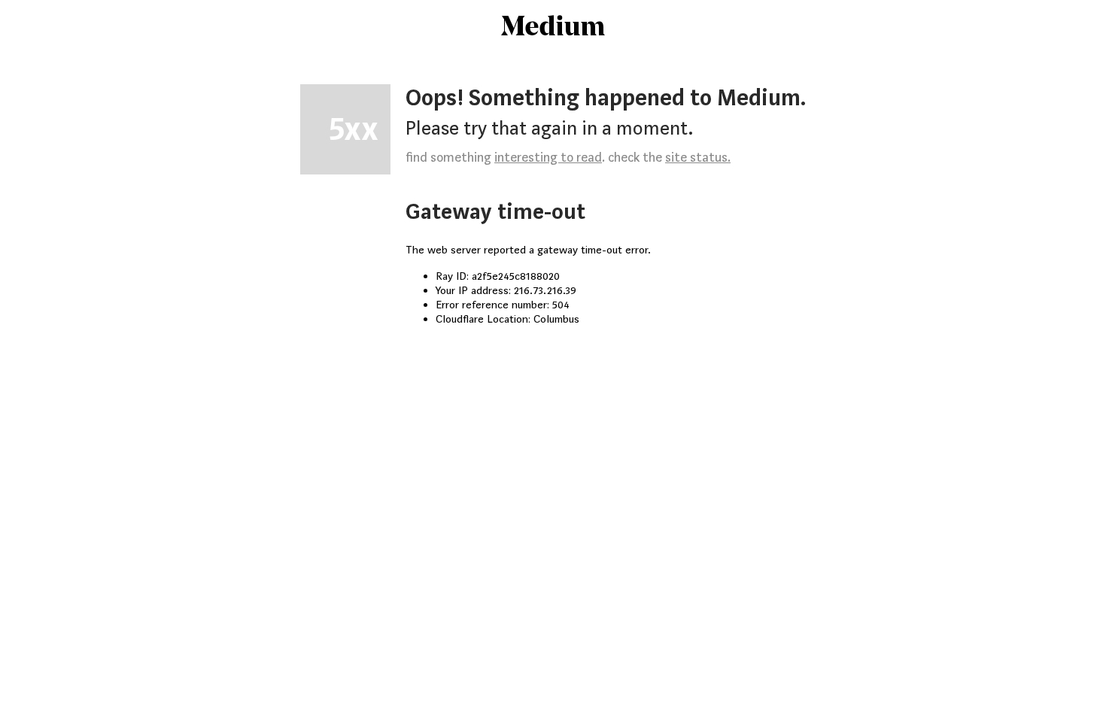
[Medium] (553, 27)
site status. (698, 157)
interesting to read (548, 157)
